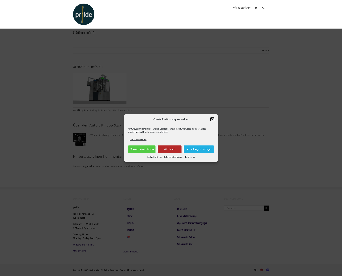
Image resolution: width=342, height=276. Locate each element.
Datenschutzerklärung (173, 157)
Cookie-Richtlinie (154, 157)
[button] (212, 119)
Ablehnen (169, 149)
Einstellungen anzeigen (198, 149)
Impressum (190, 157)
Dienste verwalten (138, 139)
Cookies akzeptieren (142, 149)
